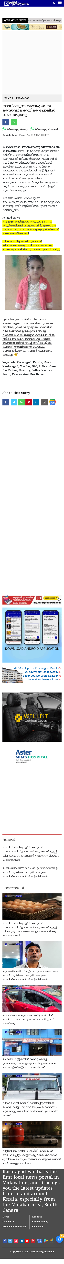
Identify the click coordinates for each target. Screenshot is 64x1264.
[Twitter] (10, 1241)
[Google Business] (38, 1240)
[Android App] (45, 1240)
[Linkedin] (22, 1241)
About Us (37, 1217)
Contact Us (8, 1222)
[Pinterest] (33, 1241)
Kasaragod (22, 98)
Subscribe (37, 1227)
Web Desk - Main (15, 135)
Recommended (13, 888)
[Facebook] (5, 1241)
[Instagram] (16, 1241)
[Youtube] (27, 1241)
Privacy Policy (40, 1222)
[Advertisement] (32, 62)
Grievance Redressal (14, 1227)
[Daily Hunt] (51, 1240)
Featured (8, 840)
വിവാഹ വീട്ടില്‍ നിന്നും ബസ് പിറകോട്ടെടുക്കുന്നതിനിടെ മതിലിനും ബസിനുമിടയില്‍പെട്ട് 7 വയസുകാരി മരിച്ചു (31, 245)
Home (7, 98)
